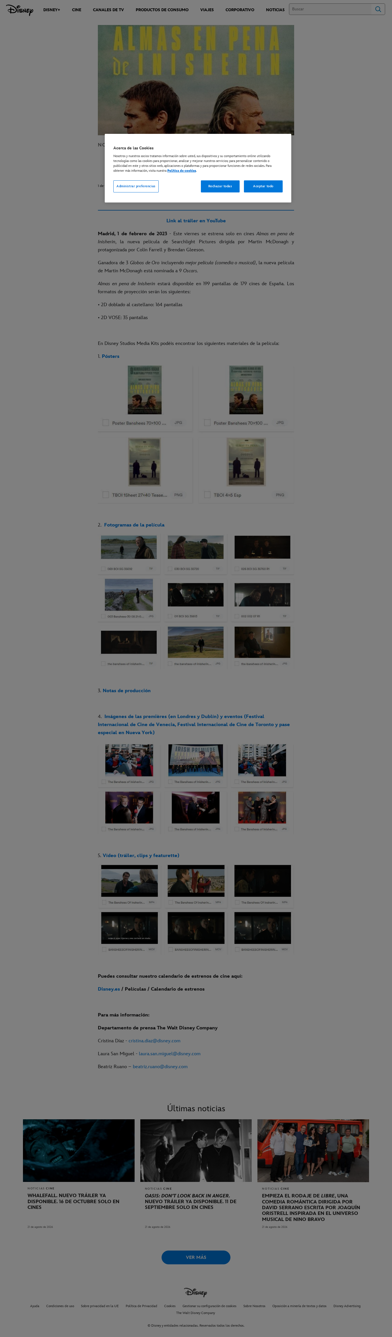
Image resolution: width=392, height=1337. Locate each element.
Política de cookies (181, 171)
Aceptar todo (263, 186)
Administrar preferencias (136, 186)
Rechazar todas (220, 186)
